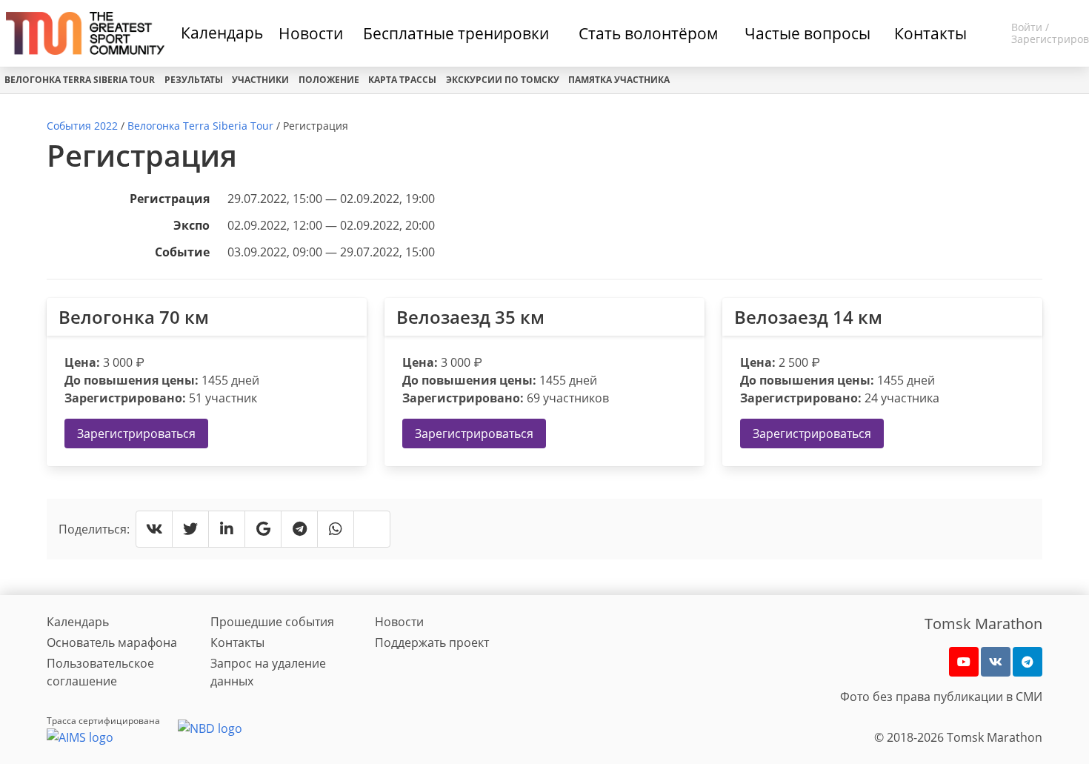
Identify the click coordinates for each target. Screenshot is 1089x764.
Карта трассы (402, 79)
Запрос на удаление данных (268, 672)
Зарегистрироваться (136, 433)
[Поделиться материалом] (1027, 662)
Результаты (193, 79)
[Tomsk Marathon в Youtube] (964, 662)
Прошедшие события (272, 622)
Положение (329, 79)
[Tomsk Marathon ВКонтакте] (995, 662)
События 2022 (82, 126)
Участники (260, 79)
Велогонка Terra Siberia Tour (79, 79)
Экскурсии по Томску (502, 79)
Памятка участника (619, 79)
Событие (182, 252)
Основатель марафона (112, 642)
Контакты (237, 642)
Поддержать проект (432, 642)
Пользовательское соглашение (100, 672)
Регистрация (170, 198)
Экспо (191, 225)
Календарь (222, 32)
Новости (399, 622)
